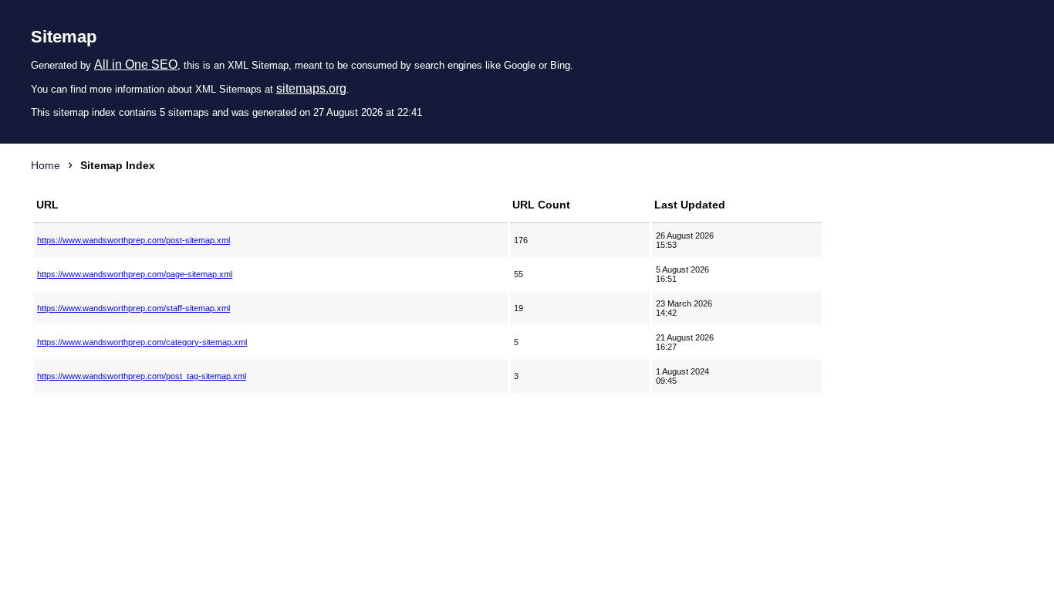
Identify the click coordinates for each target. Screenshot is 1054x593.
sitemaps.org (311, 88)
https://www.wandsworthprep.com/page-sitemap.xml (134, 274)
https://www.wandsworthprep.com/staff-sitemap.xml (133, 308)
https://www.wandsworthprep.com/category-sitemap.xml (142, 342)
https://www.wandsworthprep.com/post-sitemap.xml (133, 240)
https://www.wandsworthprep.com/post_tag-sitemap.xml (141, 376)
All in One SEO (135, 64)
